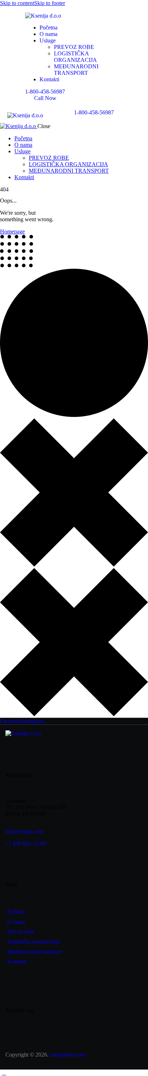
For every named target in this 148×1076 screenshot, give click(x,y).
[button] (78, 118)
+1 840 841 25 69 (25, 843)
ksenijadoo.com (67, 1055)
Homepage (12, 231)
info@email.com (24, 831)
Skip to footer (49, 3)
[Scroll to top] (4, 1073)
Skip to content (17, 3)
